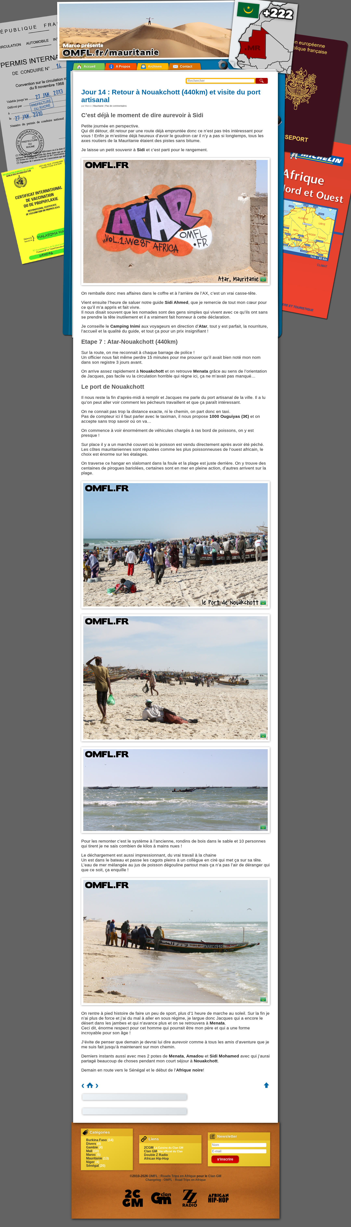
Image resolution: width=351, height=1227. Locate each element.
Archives (155, 66)
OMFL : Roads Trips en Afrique (172, 1176)
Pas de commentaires (116, 106)
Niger (90, 1162)
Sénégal (92, 1165)
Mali (89, 1151)
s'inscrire (225, 1159)
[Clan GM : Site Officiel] (161, 1198)
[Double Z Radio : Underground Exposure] (190, 1198)
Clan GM (150, 1151)
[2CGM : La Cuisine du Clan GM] (132, 1198)
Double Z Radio (156, 1155)
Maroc (91, 1154)
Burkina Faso (96, 1140)
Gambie (92, 1147)
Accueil (89, 66)
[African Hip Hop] (218, 1198)
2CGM (148, 1147)
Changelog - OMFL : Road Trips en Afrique (175, 1179)
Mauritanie (98, 106)
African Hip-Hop (156, 1158)
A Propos (123, 66)
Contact (186, 66)
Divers (91, 1143)
